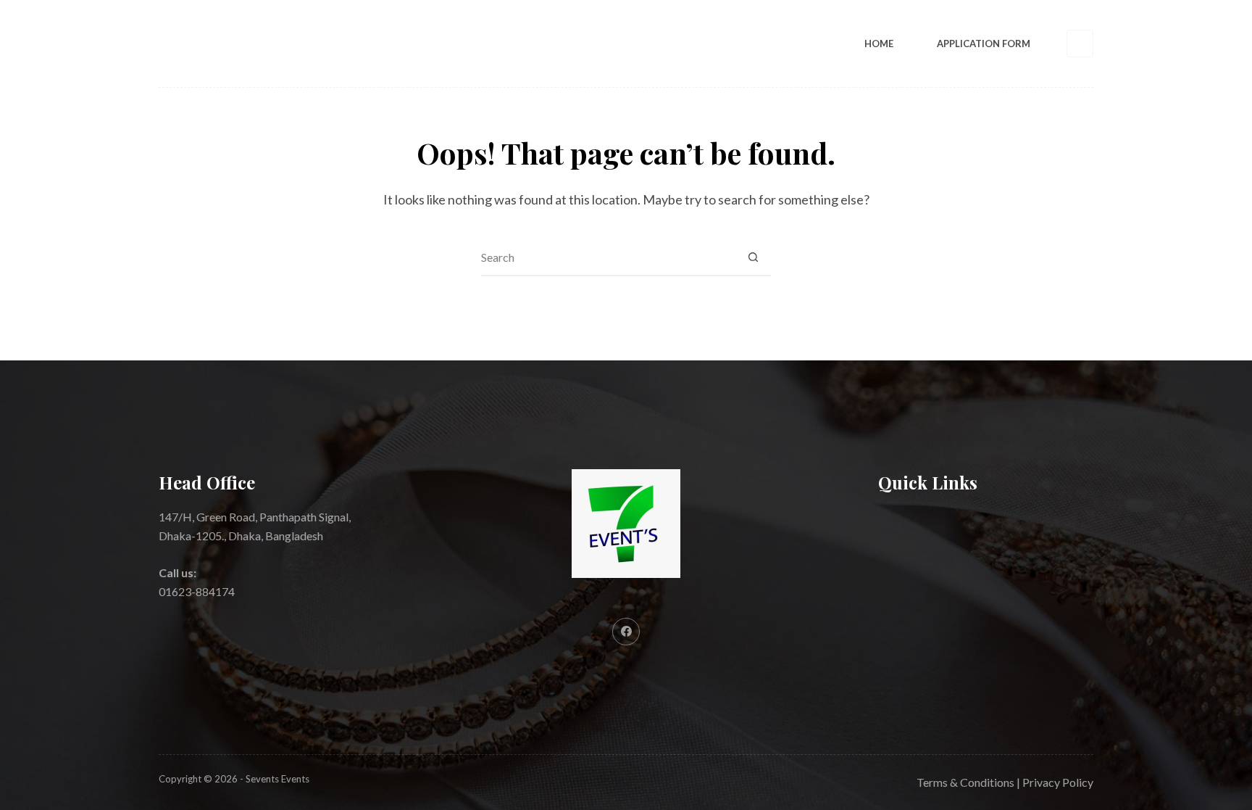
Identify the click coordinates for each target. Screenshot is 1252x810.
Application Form (983, 43)
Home (878, 43)
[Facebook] (1080, 43)
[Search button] (753, 257)
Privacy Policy (1057, 782)
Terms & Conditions (965, 782)
